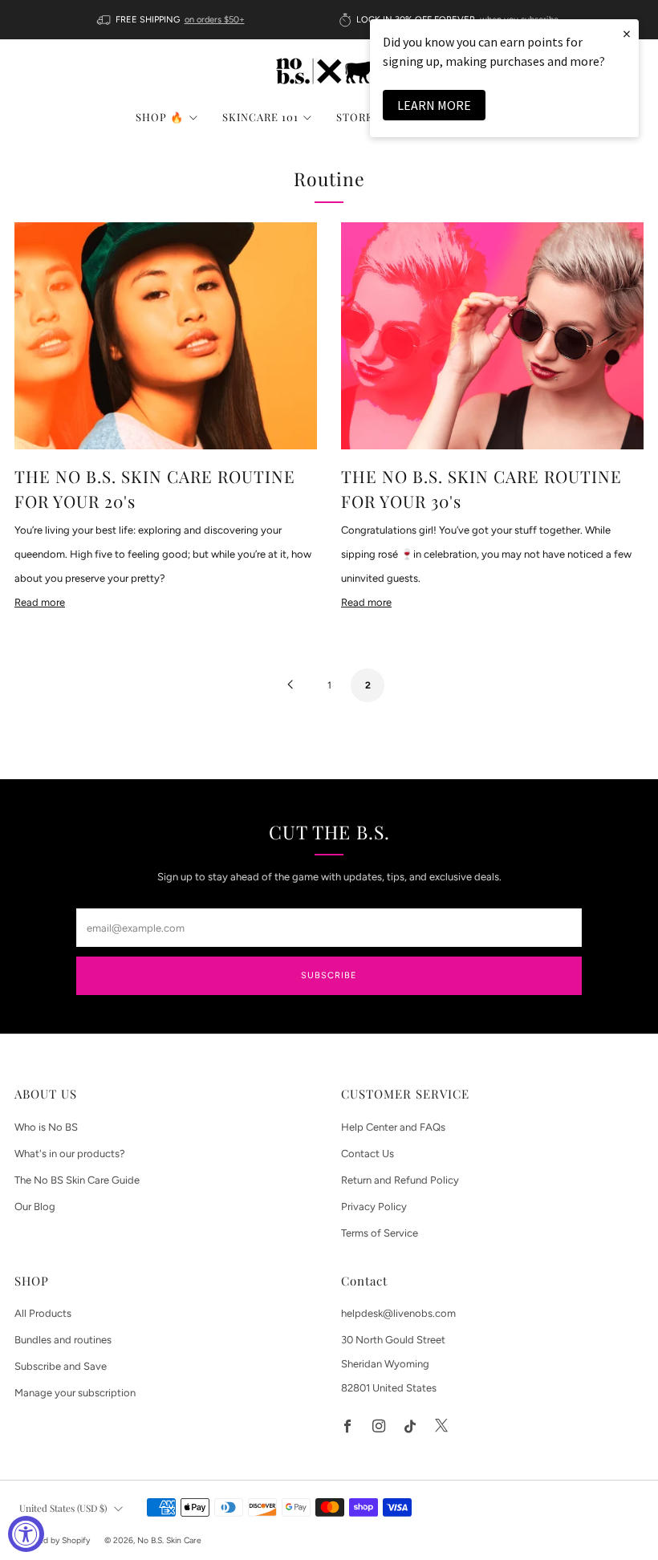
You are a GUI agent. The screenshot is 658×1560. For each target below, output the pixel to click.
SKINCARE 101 (260, 117)
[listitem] (172, 19)
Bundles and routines (63, 1340)
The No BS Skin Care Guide (77, 1180)
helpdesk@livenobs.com (398, 1313)
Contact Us (367, 1154)
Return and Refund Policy (400, 1180)
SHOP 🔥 (160, 117)
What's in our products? (69, 1154)
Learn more (434, 105)
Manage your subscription (75, 1393)
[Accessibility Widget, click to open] (26, 1534)
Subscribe (329, 975)
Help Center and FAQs (393, 1127)
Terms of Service (379, 1233)
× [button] (627, 33)
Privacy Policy (374, 1206)
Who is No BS (46, 1127)
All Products (42, 1313)
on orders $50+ (215, 19)
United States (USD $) (63, 1507)
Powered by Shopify (52, 1540)
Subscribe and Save (60, 1366)
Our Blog (34, 1206)
